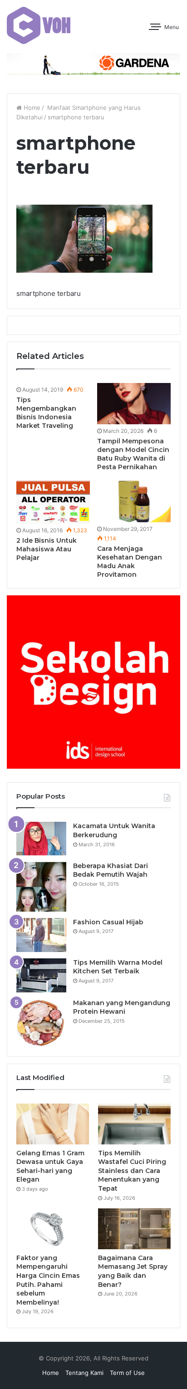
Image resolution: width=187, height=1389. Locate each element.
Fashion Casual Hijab (108, 922)
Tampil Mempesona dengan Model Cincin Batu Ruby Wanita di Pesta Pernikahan (133, 454)
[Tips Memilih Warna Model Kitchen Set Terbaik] (41, 975)
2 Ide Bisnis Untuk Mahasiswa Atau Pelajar (46, 549)
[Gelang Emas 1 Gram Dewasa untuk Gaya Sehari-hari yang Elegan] (52, 1124)
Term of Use (127, 1372)
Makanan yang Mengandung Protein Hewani (121, 1007)
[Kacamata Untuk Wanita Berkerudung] (41, 838)
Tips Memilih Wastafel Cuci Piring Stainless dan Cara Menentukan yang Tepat (132, 1171)
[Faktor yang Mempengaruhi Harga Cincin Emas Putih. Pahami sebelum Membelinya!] (52, 1228)
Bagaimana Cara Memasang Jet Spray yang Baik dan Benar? (132, 1271)
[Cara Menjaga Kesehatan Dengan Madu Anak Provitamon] (134, 501)
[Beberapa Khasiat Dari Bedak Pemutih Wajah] (41, 887)
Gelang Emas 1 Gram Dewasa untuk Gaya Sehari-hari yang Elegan (50, 1166)
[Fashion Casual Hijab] (41, 935)
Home (31, 107)
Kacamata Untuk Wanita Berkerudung (114, 830)
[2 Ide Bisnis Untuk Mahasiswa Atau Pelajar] (53, 502)
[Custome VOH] (38, 25)
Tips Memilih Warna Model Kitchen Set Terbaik (117, 967)
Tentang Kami (84, 1372)
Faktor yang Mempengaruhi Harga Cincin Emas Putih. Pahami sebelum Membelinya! (48, 1280)
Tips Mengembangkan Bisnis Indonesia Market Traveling (46, 413)
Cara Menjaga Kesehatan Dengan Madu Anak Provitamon (129, 562)
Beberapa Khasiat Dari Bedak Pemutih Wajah (110, 870)
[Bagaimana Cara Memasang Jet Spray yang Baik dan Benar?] (134, 1228)
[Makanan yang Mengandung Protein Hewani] (41, 1023)
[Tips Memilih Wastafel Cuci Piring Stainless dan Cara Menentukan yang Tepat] (134, 1124)
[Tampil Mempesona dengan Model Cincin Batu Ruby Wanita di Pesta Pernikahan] (134, 403)
